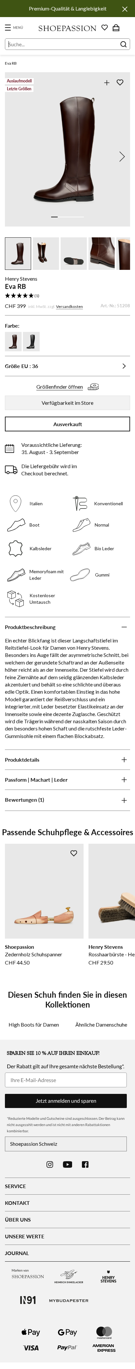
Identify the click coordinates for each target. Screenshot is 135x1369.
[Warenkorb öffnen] (116, 27)
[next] (120, 156)
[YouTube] (67, 1164)
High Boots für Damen (34, 1024)
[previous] (14, 156)
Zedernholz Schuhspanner (33, 954)
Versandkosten (69, 306)
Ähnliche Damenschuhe (101, 1024)
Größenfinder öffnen (59, 386)
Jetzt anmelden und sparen (66, 1100)
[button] (67, 296)
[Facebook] (85, 1164)
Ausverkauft (67, 424)
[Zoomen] (106, 82)
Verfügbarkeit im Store (67, 403)
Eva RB (11, 63)
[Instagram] (50, 1164)
